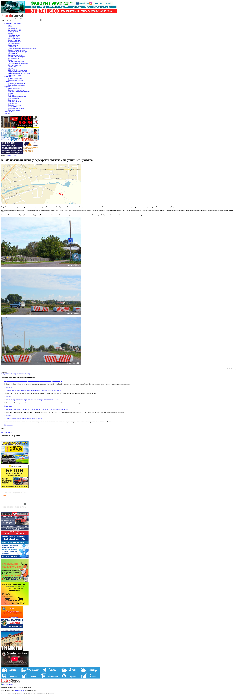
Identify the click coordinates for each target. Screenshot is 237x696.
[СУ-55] (15, 558)
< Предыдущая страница (8, 374)
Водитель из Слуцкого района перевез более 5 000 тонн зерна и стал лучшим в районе (31, 400)
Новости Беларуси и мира (16, 85)
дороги (9, 432)
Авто (9, 25)
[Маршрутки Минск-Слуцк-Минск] (15, 464)
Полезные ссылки (13, 103)
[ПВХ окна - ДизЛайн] (20, 141)
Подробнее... (8, 387)
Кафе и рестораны (14, 38)
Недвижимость (13, 45)
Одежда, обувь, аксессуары (16, 50)
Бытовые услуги (13, 28)
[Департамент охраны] (12, 631)
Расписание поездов (14, 101)
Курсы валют (12, 106)
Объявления (8, 76)
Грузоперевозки (13, 31)
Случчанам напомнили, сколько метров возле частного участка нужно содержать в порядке (33, 381)
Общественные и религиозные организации (22, 48)
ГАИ (5, 432)
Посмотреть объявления (15, 80)
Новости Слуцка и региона (16, 83)
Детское (10, 33)
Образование (12, 46)
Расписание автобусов (15, 88)
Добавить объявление (15, 78)
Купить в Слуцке (13, 98)
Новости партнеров (14, 110)
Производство (12, 53)
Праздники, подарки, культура (17, 51)
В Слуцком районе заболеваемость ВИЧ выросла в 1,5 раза (23, 418)
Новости (7, 81)
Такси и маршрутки (14, 65)
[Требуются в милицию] (12, 650)
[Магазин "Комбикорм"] (15, 605)
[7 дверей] (20, 128)
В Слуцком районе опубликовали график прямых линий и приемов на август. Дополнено (32, 390)
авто (2, 432)
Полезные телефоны (14, 105)
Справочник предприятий (12, 23)
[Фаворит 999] (59, 13)
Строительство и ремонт (16, 61)
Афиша (10, 93)
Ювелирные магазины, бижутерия (19, 73)
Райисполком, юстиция (15, 55)
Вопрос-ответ (12, 100)
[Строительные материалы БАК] (20, 153)
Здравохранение (13, 36)
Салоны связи (12, 66)
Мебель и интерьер (14, 43)
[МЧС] (12, 618)
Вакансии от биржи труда (16, 90)
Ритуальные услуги (14, 58)
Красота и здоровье (14, 40)
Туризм (10, 68)
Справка (7, 86)
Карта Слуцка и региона (16, 108)
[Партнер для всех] (15, 511)
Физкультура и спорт (14, 75)
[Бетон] (15, 487)
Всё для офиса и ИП (14, 30)
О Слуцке (11, 95)
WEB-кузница (19, 690)
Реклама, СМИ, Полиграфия (17, 56)
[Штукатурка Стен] (15, 581)
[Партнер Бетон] (15, 534)
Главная (9, 155)
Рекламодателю (9, 111)
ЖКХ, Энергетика (14, 35)
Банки (10, 26)
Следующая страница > (24, 374)
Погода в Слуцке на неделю (17, 96)
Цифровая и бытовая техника (17, 71)
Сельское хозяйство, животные (18, 63)
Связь (10, 60)
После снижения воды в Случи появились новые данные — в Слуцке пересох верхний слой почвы (36, 409)
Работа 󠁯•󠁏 (7, 113)
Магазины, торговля (14, 41)
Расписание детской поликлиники (19, 91)
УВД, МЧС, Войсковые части (17, 70)
